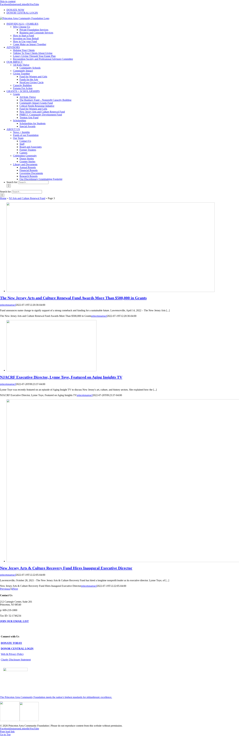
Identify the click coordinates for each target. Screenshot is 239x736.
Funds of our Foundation (26, 135)
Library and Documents (25, 164)
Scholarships (19, 120)
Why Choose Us (21, 26)
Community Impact (23, 70)
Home (3, 198)
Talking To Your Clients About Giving (32, 53)
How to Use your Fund (25, 41)
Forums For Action (23, 88)
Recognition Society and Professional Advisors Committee (43, 59)
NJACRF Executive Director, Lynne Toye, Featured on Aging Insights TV (61, 377)
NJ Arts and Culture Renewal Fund (27, 198)
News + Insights (21, 132)
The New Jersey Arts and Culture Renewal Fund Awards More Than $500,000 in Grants (73, 298)
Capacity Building (22, 85)
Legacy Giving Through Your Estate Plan (34, 56)
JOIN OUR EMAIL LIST (14, 621)
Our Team (18, 138)
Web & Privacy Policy (12, 654)
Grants (16, 94)
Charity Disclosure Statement (16, 659)
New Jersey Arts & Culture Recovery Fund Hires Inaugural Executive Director (66, 568)
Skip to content (7, 1)
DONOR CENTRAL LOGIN (17, 648)
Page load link (7, 731)
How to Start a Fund (23, 35)
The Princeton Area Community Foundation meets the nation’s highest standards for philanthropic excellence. (56, 697)
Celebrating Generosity (25, 155)
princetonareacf (8, 304)
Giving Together (21, 73)
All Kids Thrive (21, 64)
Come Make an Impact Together (29, 44)
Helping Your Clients (24, 50)
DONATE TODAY (11, 643)
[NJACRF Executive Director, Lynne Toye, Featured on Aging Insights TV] (51, 370)
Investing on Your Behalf (26, 38)
